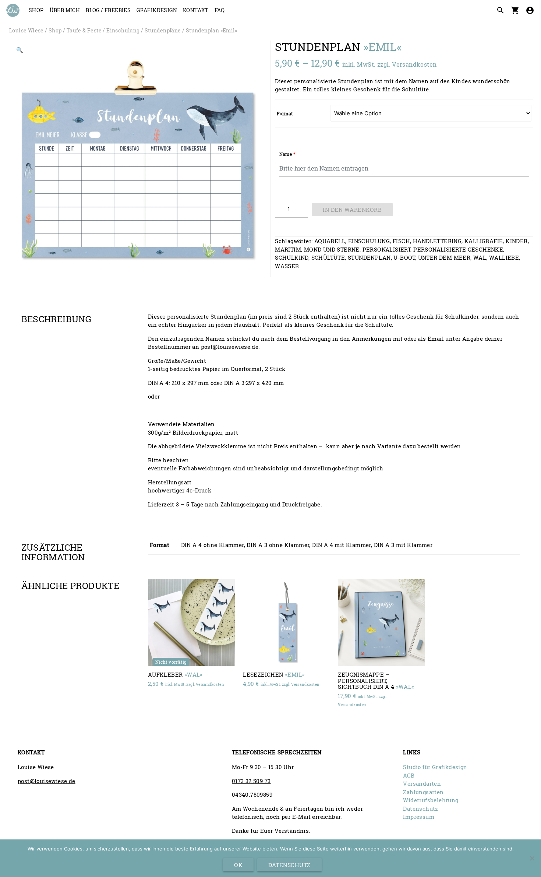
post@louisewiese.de (46, 781)
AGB (408, 775)
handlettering (437, 241)
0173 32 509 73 (251, 781)
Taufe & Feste (84, 30)
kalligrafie (483, 241)
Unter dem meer (444, 257)
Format (285, 113)
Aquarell (329, 241)
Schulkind (291, 257)
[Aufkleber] (191, 622)
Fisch (401, 241)
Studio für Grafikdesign (435, 767)
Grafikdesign (157, 10)
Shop (36, 10)
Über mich (65, 10)
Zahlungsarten (423, 792)
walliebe (504, 257)
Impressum (418, 816)
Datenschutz (420, 808)
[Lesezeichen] (286, 622)
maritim (288, 249)
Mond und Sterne (332, 249)
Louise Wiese (26, 30)
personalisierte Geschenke (458, 249)
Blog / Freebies (108, 10)
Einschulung (122, 30)
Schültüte (328, 257)
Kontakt (196, 10)
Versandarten (422, 783)
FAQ (219, 10)
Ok (238, 865)
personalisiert (387, 249)
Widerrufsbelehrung (430, 800)
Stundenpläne (163, 30)
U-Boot (404, 257)
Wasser (287, 266)
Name (287, 154)
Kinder (516, 241)
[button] (19, 51)
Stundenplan (369, 257)
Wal (479, 257)
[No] (531, 858)
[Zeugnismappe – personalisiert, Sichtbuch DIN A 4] (381, 622)
